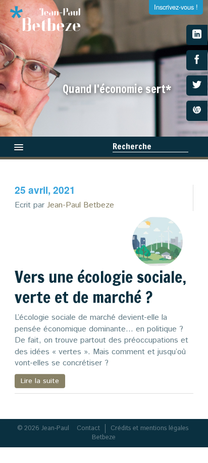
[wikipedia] (196, 111)
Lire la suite (40, 381)
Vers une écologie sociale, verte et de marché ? (100, 287)
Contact (88, 428)
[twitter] (196, 85)
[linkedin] (196, 35)
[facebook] (196, 60)
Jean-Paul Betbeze (80, 205)
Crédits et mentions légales (149, 428)
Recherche (132, 146)
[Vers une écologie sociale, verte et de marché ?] (157, 241)
